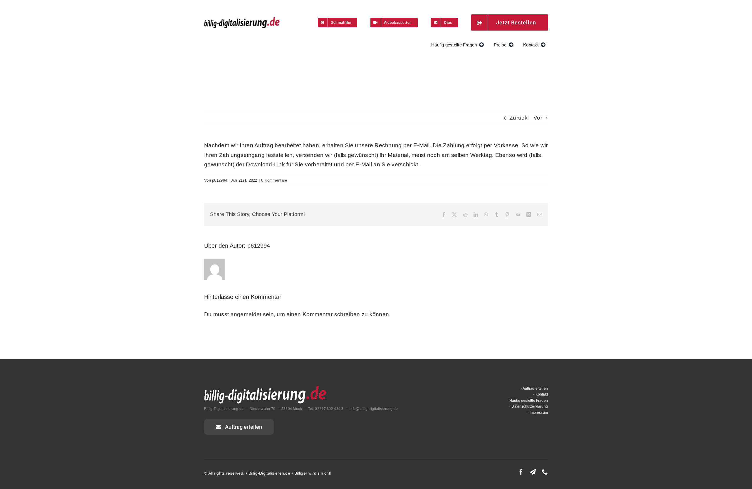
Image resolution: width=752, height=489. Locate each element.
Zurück (518, 118)
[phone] (545, 472)
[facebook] (521, 472)
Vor (537, 118)
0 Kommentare (274, 180)
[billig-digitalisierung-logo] (242, 20)
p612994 (219, 180)
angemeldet (246, 314)
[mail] (533, 472)
